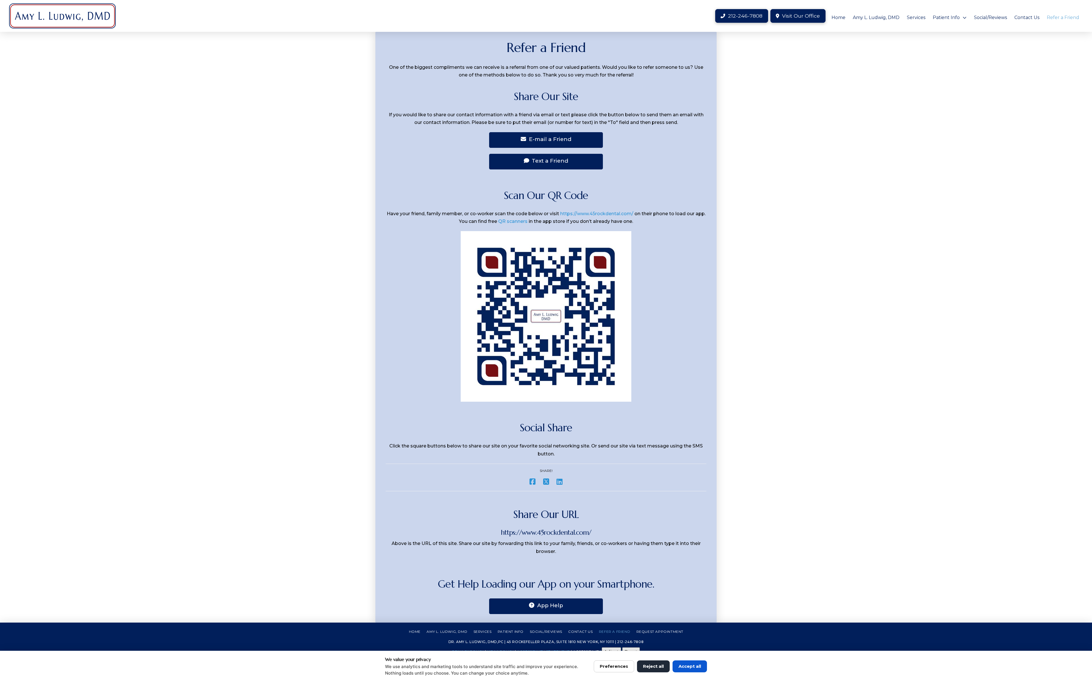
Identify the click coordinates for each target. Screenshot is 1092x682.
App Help (550, 605)
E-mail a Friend (550, 139)
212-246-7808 (630, 642)
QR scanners (513, 221)
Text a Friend (550, 160)
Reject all (653, 666)
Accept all (690, 666)
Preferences (614, 666)
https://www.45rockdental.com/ (596, 213)
